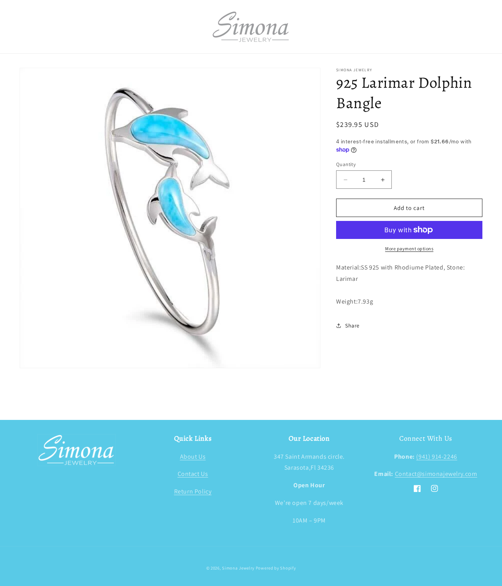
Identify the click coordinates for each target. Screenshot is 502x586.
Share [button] (352, 325)
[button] (28, 26)
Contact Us (193, 474)
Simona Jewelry (238, 568)
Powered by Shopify (276, 568)
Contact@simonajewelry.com (436, 474)
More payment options (409, 248)
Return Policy (193, 491)
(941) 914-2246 (436, 456)
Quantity (346, 164)
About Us (193, 456)
